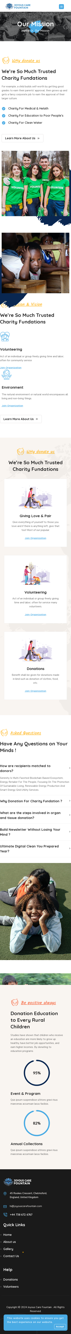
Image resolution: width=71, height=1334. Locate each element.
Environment (12, 387)
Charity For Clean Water (25, 123)
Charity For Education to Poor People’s (35, 115)
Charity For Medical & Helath (28, 108)
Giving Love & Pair (35, 516)
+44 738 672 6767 (21, 1214)
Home (25, 30)
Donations (35, 668)
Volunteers (11, 1287)
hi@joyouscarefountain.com (26, 1206)
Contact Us (11, 1256)
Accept (60, 1326)
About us (9, 1242)
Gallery (8, 1249)
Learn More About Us (20, 138)
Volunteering (11, 349)
